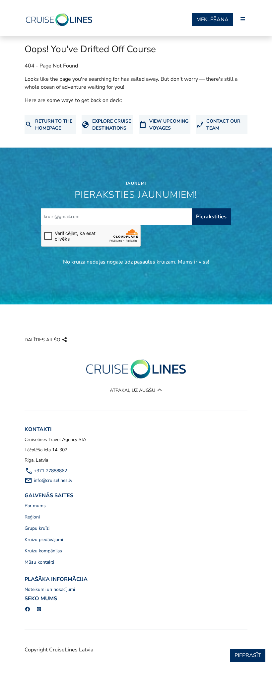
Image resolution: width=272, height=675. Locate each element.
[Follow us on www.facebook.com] (27, 609)
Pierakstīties (211, 216)
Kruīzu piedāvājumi (44, 539)
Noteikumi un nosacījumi (50, 589)
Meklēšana (212, 19)
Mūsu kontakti (39, 562)
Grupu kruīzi (37, 528)
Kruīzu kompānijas (43, 551)
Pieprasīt (248, 655)
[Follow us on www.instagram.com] (39, 609)
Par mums (35, 506)
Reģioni (32, 517)
